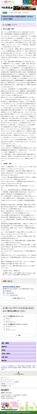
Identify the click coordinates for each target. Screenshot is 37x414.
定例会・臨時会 (21, 365)
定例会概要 (28, 365)
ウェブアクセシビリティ (8, 380)
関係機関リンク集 (6, 385)
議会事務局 (6, 286)
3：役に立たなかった (10, 322)
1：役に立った (8, 318)
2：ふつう (7, 320)
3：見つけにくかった (10, 330)
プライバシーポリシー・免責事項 (10, 382)
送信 (19, 335)
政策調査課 (12, 286)
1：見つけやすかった (10, 326)
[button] (25, 2)
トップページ (4, 365)
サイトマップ (5, 378)
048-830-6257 (10, 293)
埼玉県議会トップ (12, 365)
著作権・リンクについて (8, 383)
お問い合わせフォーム (19, 298)
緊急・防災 (34, 3)
